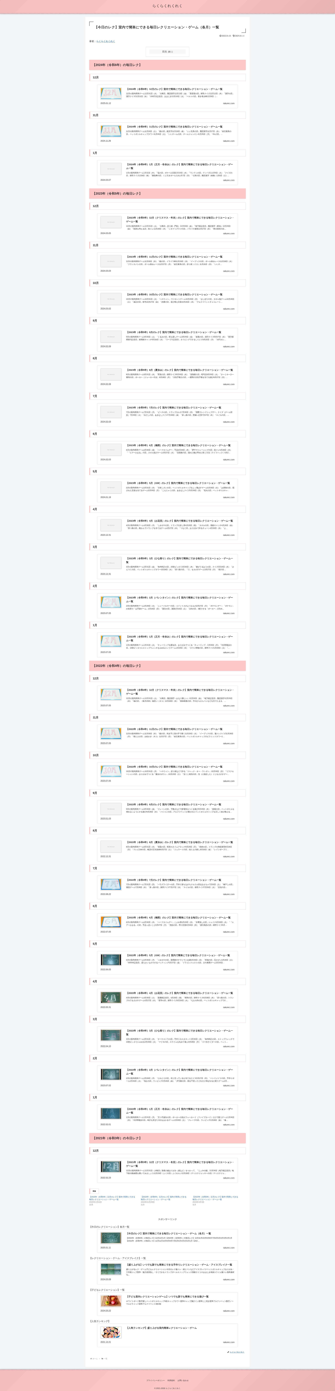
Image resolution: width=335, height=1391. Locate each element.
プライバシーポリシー (155, 1380)
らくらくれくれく (105, 41)
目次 (164, 51)
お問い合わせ (183, 1380)
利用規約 (171, 1380)
